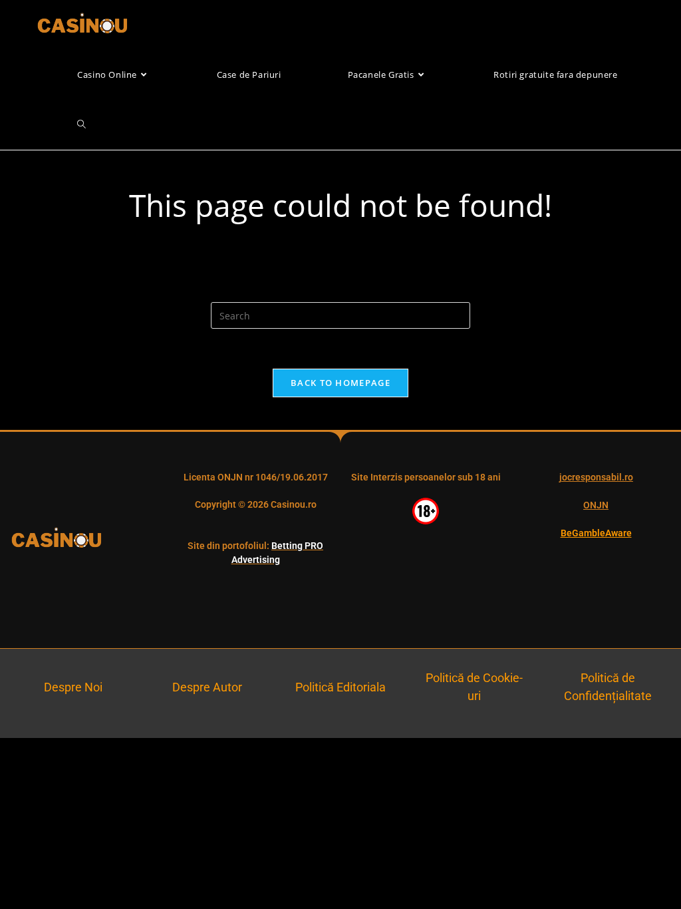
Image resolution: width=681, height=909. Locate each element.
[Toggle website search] (81, 125)
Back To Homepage (340, 383)
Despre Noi (73, 687)
